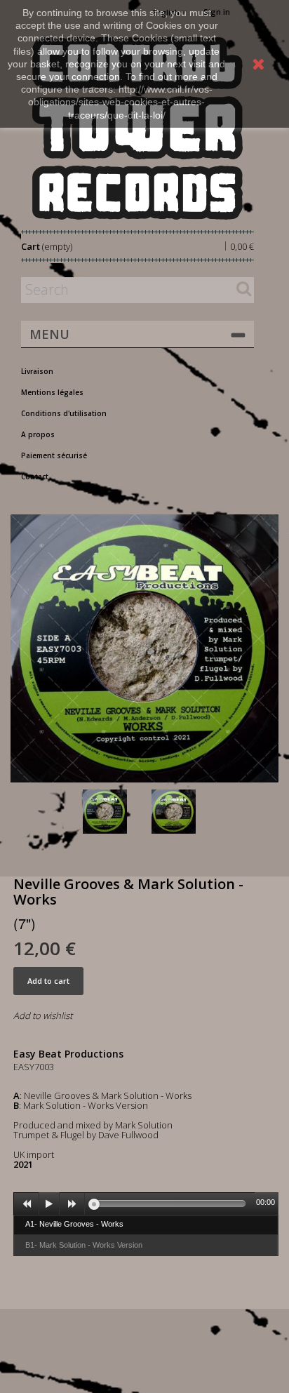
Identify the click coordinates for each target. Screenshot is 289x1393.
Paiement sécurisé (54, 455)
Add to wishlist (42, 1015)
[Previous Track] (26, 1204)
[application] (145, 1203)
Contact (34, 476)
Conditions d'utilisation (64, 413)
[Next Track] (72, 1204)
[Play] (49, 1204)
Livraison (37, 371)
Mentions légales (52, 392)
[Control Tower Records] (137, 128)
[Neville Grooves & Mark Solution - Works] (114, 811)
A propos (38, 434)
